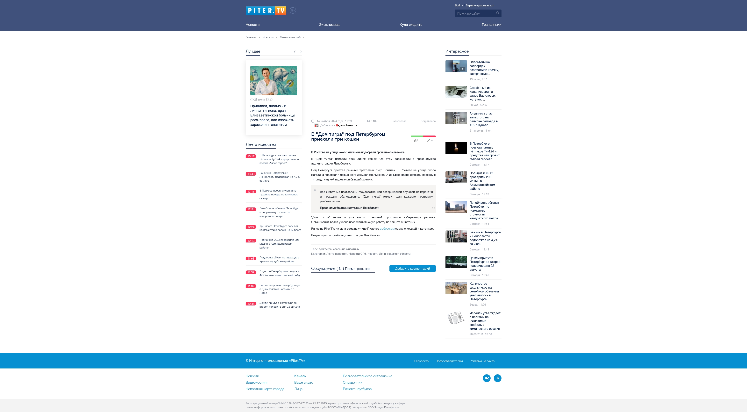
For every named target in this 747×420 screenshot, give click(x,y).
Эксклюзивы (329, 25)
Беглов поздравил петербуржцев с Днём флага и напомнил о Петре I (280, 289)
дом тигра (325, 249)
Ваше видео (303, 383)
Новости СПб (357, 254)
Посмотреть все (357, 268)
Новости (253, 25)
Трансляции (492, 25)
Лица (298, 389)
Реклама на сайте (482, 360)
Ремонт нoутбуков (357, 389)
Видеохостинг (257, 383)
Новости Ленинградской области (388, 254)
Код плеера (428, 121)
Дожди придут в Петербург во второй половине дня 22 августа (280, 304)
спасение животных (346, 249)
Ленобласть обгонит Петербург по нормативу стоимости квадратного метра (279, 212)
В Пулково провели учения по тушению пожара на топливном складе (279, 194)
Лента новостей (336, 254)
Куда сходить (411, 25)
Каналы (300, 376)
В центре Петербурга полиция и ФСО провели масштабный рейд (280, 273)
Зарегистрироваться (480, 5)
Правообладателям (449, 360)
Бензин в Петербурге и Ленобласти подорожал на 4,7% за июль (280, 176)
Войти (459, 5)
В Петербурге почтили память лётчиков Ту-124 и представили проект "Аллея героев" (279, 159)
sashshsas (399, 121)
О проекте (421, 360)
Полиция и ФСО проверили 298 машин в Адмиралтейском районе (279, 243)
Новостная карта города (265, 389)
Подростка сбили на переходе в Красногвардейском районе (279, 259)
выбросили (387, 228)
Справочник (352, 383)
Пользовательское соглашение (367, 376)
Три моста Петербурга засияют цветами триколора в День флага (280, 228)
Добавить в (338, 125)
